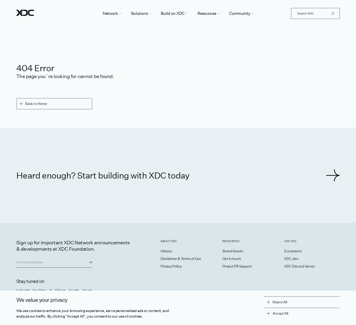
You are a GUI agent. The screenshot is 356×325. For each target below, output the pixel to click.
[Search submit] (333, 13)
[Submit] (90, 262)
